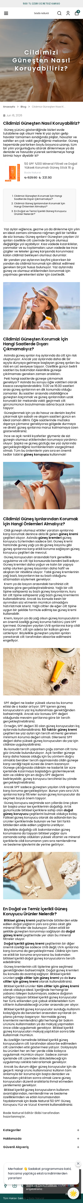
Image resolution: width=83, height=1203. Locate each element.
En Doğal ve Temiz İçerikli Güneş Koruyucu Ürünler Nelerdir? (40, 212)
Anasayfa (9, 106)
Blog (23, 106)
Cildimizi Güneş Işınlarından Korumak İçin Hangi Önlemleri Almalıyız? (39, 205)
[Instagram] (14, 1185)
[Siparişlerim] (68, 13)
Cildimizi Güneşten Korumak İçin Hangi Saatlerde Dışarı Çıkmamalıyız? (38, 197)
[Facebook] (5, 1185)
